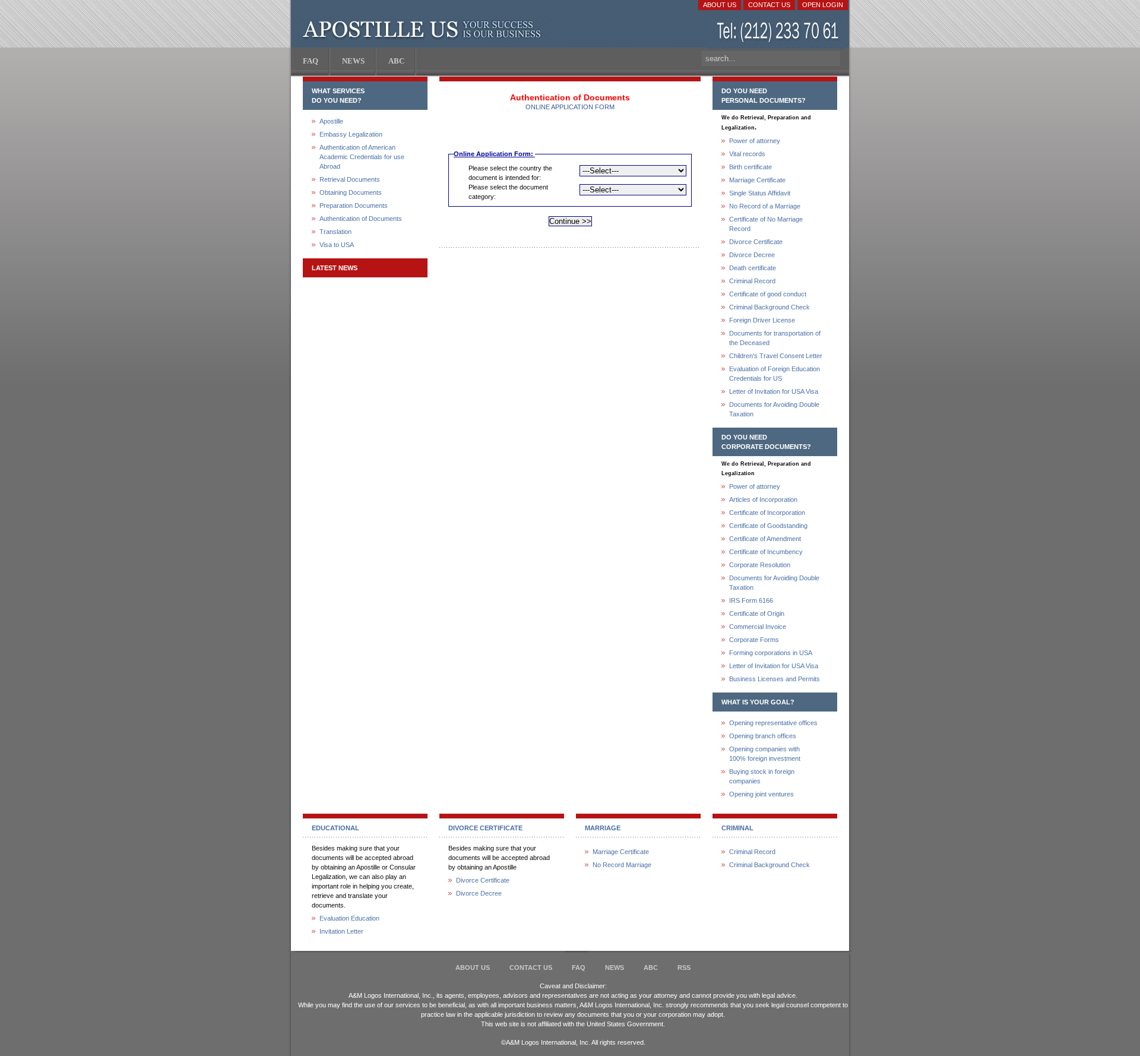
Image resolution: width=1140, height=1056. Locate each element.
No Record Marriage (622, 864)
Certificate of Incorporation (767, 512)
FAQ (578, 967)
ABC (651, 967)
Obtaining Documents (350, 192)
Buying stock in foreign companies (761, 776)
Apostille (331, 121)
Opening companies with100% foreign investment (764, 753)
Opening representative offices (773, 722)
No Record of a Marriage (764, 206)
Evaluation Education (349, 918)
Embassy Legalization (350, 134)
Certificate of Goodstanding (768, 525)
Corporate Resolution (759, 564)
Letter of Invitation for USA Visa (773, 391)
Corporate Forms (754, 639)
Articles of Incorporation (763, 499)
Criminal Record (752, 280)
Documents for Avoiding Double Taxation (774, 409)
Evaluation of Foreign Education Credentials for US (774, 373)
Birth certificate (750, 166)
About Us (719, 4)
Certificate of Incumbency (766, 551)
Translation (335, 231)
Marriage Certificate (757, 180)
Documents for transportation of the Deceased (775, 338)
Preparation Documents (353, 205)
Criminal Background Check (769, 307)
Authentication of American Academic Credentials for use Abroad (361, 157)
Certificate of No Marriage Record (766, 224)
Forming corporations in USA (770, 652)
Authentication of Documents (360, 218)
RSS (684, 967)
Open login (822, 4)
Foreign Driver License (762, 320)
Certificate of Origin (756, 613)
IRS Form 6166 (751, 600)
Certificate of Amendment (765, 538)
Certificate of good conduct (767, 294)
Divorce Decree (752, 254)
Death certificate (752, 267)
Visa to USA (336, 244)
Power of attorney (754, 140)
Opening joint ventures (761, 794)
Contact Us (769, 4)
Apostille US (424, 30)
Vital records (747, 153)
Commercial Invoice (757, 626)
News (614, 967)
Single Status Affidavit (759, 193)
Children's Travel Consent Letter (775, 355)
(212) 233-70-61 (779, 32)
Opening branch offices (762, 735)
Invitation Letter (341, 931)
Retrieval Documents (349, 179)
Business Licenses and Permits (774, 678)
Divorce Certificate (756, 241)
